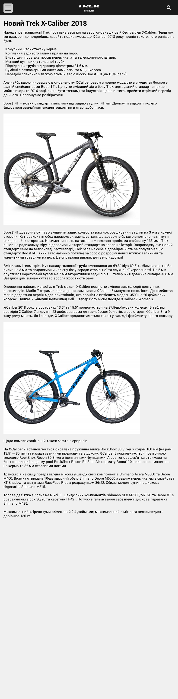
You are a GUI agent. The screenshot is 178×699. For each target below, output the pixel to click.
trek (89, 8)
